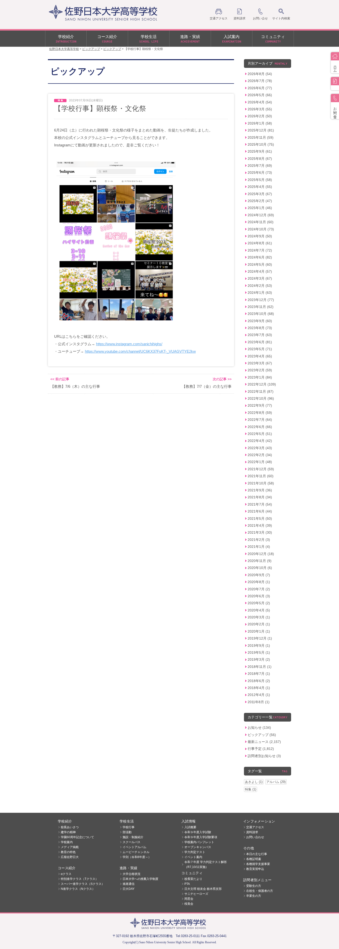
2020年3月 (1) (259, 617)
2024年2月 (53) (260, 286)
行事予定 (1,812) (261, 749)
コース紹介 (107, 39)
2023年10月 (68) (261, 314)
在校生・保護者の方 (259, 891)
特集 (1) (250, 789)
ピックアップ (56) (262, 735)
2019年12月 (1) (260, 638)
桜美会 (188, 904)
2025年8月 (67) (260, 159)
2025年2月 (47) (260, 201)
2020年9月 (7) (259, 575)
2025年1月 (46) (260, 208)
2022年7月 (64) (260, 420)
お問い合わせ (255, 837)
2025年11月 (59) (260, 137)
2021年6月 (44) (260, 511)
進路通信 (129, 884)
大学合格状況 (131, 874)
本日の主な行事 (256, 854)
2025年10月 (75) (261, 144)
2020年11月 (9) (259, 561)
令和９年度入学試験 (197, 832)
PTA (187, 884)
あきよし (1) (254, 782)
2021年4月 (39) (260, 525)
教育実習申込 (255, 869)
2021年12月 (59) (261, 469)
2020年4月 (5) (259, 610)
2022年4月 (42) (260, 441)
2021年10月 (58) (261, 483)
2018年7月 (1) (259, 674)
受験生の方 (253, 886)
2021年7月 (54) (260, 504)
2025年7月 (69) (260, 166)
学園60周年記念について (77, 837)
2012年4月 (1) (259, 695)
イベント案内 (193, 857)
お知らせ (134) (259, 728)
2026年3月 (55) (260, 109)
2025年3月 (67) (260, 194)
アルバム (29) (276, 782)
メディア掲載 (70, 847)
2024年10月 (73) (261, 229)
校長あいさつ (70, 827)
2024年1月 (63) (260, 293)
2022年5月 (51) (260, 434)
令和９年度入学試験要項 (200, 837)
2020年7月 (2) (259, 589)
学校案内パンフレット (199, 842)
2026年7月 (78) (260, 81)
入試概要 (190, 827)
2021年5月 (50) (260, 518)
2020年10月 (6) (260, 568)
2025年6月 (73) (260, 172)
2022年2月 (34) (260, 455)
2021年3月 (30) (260, 532)
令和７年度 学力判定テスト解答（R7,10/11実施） (205, 864)
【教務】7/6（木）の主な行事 (75, 386)
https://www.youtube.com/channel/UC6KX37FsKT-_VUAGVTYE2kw (140, 351)
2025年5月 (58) (260, 180)
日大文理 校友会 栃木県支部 (203, 889)
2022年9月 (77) (260, 405)
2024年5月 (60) (260, 264)
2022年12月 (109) (262, 384)
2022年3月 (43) (260, 448)
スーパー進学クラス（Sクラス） (82, 884)
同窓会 (188, 899)
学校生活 (148, 39)
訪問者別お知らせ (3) (264, 756)
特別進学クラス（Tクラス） (79, 879)
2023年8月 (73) (260, 328)
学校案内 (67, 842)
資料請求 (252, 832)
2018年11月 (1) (259, 667)
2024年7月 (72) (260, 250)
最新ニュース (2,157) (264, 742)
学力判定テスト (194, 852)
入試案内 (231, 39)
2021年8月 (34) (260, 497)
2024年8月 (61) (260, 243)
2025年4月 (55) (260, 187)
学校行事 (129, 827)
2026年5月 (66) (260, 95)
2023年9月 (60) (260, 321)
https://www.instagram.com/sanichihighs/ (129, 344)
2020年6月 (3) (259, 596)
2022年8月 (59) (260, 413)
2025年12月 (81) (261, 130)
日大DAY (129, 889)
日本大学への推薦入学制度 (140, 879)
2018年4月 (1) (259, 688)
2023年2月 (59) (260, 370)
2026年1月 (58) (260, 123)
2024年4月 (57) (260, 271)
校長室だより (193, 879)
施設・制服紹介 (133, 837)
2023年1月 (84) (260, 377)
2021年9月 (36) (260, 490)
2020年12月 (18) (261, 554)
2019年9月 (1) (259, 645)
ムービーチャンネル (136, 852)
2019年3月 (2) (259, 659)
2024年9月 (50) (260, 236)
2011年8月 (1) (259, 702)
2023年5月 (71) (260, 349)
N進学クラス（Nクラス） (78, 889)
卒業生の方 (253, 896)
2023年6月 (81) (260, 342)
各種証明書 (253, 859)
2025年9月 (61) (260, 151)
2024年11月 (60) (260, 222)
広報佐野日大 (70, 857)
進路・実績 (190, 39)
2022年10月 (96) (261, 398)
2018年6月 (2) (259, 681)
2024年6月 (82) (260, 257)
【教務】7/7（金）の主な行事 (207, 386)
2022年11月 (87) (260, 391)
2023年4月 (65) (260, 356)
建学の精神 (68, 832)
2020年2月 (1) (259, 624)
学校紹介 (66, 39)
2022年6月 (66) (260, 427)
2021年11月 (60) (260, 476)
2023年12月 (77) (261, 300)
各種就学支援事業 (258, 864)
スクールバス (131, 842)
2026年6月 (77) (260, 88)
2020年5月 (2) (259, 603)
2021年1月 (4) (259, 547)
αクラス (66, 874)
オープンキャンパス (197, 847)
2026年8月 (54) (260, 74)
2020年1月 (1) (259, 631)
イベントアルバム (134, 847)
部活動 (127, 832)
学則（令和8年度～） (137, 857)
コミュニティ (273, 39)
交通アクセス (255, 827)
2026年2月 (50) (260, 116)
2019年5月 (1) (259, 652)
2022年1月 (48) (260, 462)
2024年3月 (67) (260, 278)
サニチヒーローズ (196, 894)
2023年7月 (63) (260, 335)
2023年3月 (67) (260, 363)
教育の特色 (68, 852)
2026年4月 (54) (260, 102)
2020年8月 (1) (259, 582)
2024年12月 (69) (261, 215)
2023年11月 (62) (260, 307)
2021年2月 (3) (259, 540)
